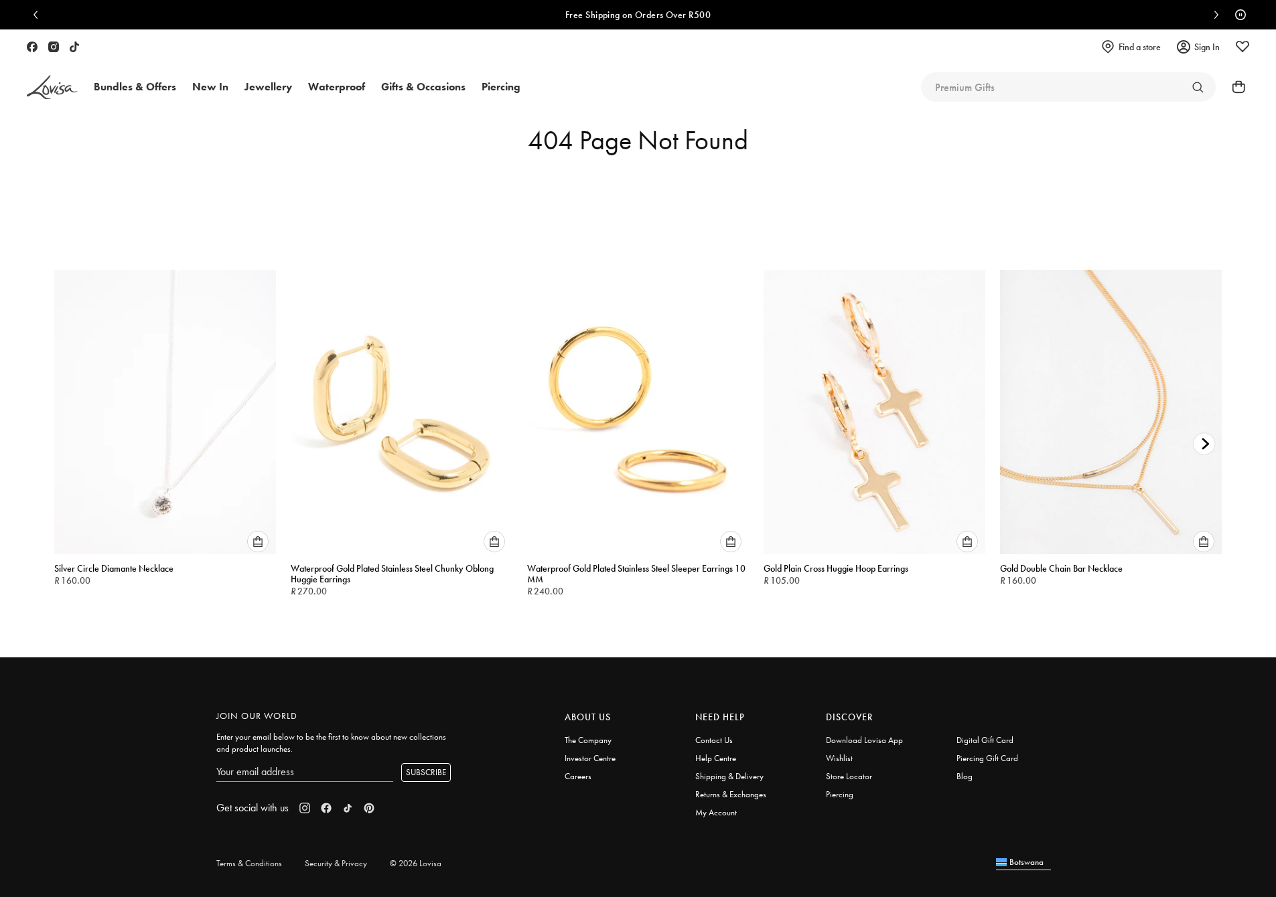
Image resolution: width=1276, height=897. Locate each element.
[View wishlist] (1242, 46)
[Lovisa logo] (52, 87)
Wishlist (839, 758)
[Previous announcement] (39, 15)
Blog (964, 776)
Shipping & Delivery (729, 776)
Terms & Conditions (249, 863)
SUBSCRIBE (426, 772)
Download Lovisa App (864, 740)
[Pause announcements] (1237, 14)
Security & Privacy (336, 863)
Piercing (839, 794)
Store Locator (849, 776)
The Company (588, 740)
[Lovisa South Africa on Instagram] (53, 46)
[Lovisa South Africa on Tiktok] (74, 46)
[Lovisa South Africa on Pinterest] (369, 808)
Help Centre (715, 758)
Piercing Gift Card (987, 758)
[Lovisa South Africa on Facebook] (32, 46)
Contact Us (714, 740)
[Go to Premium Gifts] (1197, 87)
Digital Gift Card (984, 740)
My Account (716, 812)
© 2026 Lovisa (415, 863)
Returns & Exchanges (730, 794)
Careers (578, 776)
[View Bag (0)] (1234, 87)
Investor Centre (590, 758)
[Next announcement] (1213, 15)
